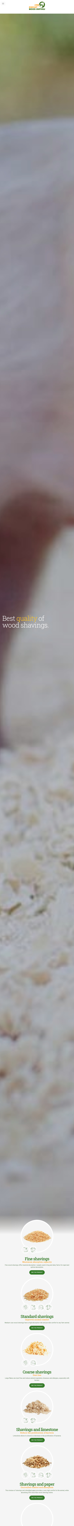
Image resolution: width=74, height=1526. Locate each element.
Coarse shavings (37, 1372)
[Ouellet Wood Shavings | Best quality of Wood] (37, 6)
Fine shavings (37, 1258)
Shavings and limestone (37, 1429)
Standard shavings (37, 1316)
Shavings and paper (37, 1484)
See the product (37, 1272)
